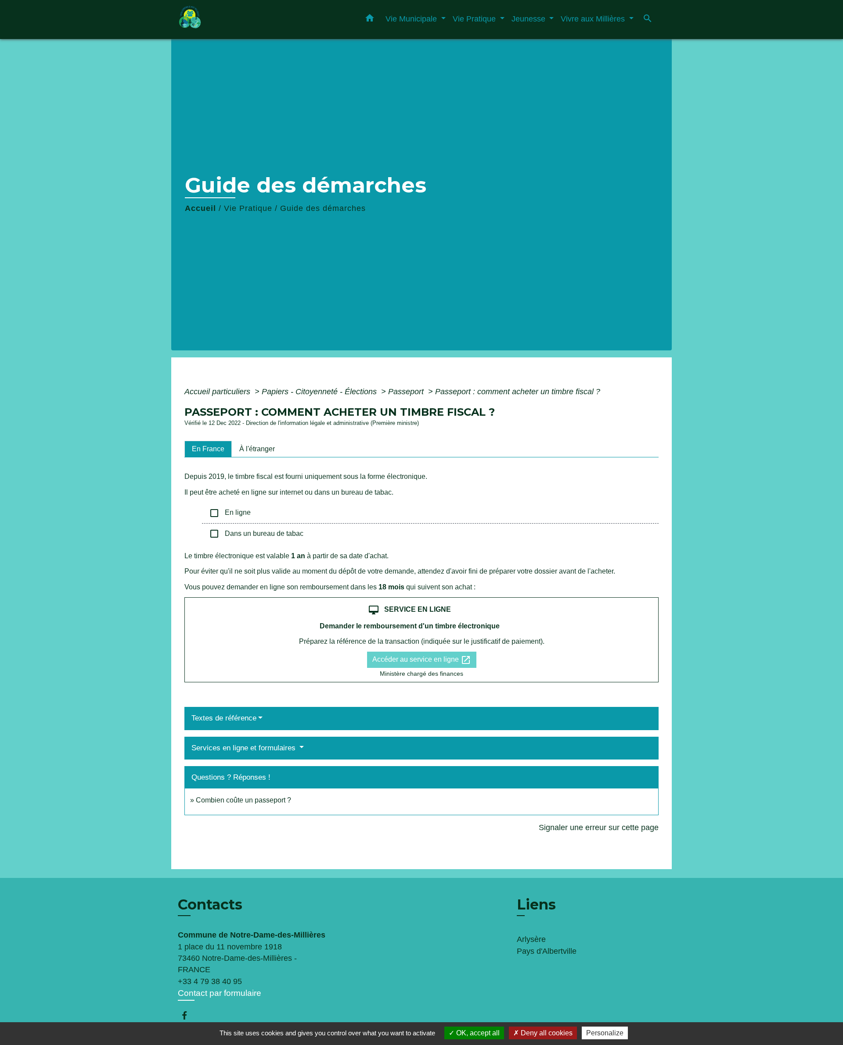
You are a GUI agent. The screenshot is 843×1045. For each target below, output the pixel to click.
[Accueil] (233, 19)
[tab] (208, 449)
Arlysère (531, 939)
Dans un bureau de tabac (256, 533)
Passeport (407, 391)
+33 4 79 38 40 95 (210, 981)
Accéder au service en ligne (421, 660)
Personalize (604, 1033)
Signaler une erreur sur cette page (599, 827)
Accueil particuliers (218, 391)
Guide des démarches (323, 208)
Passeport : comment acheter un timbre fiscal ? (517, 391)
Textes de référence (223, 718)
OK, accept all (477, 1033)
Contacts (210, 904)
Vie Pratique (248, 208)
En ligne (230, 513)
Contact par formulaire (219, 993)
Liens (536, 904)
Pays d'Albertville (546, 951)
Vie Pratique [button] (475, 18)
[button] (369, 19)
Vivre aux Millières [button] (594, 18)
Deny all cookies (546, 1033)
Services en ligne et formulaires (244, 748)
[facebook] (188, 1015)
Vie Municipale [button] (412, 18)
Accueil (200, 208)
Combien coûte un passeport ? (243, 800)
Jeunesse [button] (530, 18)
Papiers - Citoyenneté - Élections (320, 391)
